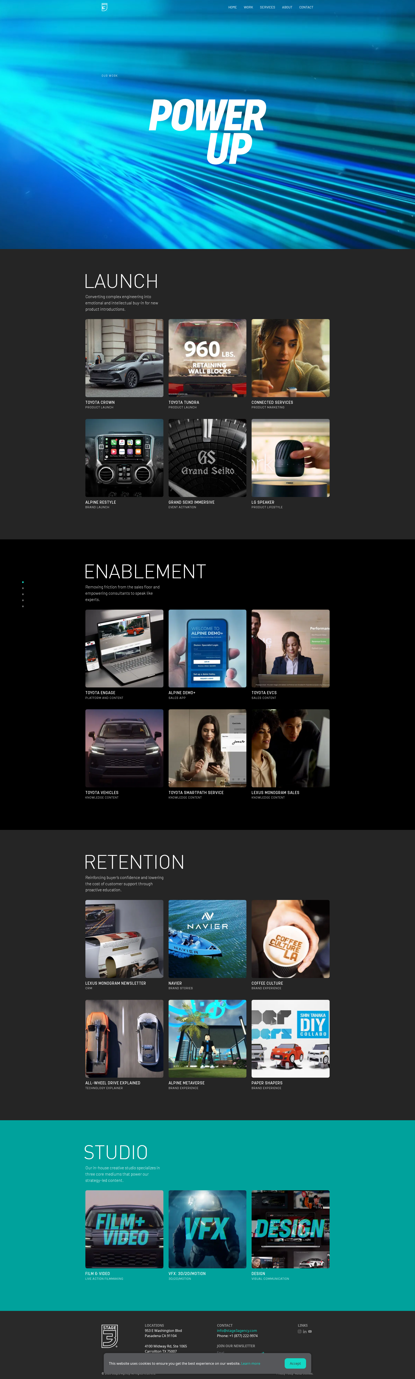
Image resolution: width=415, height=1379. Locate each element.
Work (248, 7)
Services (267, 7)
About (287, 7)
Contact (306, 7)
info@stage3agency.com (237, 1330)
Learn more (250, 1363)
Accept (295, 1363)
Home (232, 7)
